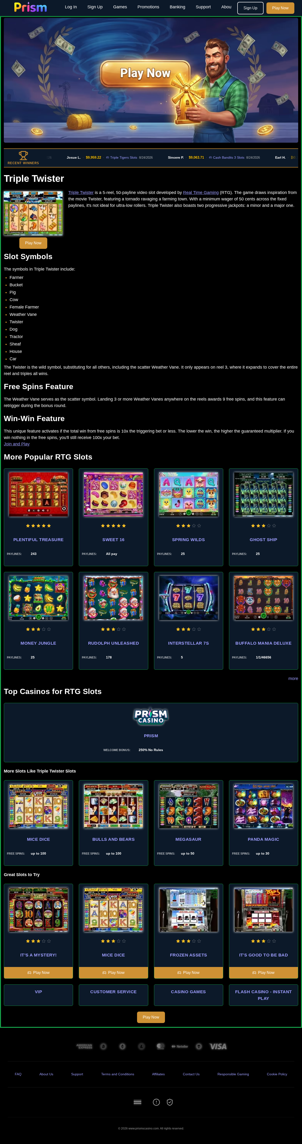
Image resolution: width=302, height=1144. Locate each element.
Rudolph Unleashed (113, 643)
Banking (177, 7)
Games (120, 7)
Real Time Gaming (201, 192)
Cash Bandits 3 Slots (203, 157)
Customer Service (113, 991)
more (293, 678)
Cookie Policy (277, 1074)
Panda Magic (263, 839)
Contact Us (191, 1074)
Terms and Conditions (117, 1074)
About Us (230, 7)
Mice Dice (38, 839)
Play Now (280, 8)
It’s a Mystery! (38, 955)
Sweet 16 (113, 539)
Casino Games (188, 991)
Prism (151, 735)
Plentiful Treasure (38, 539)
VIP (38, 991)
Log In (71, 7)
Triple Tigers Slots (98, 157)
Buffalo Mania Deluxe (263, 643)
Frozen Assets (188, 955)
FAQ (18, 1074)
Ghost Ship (263, 539)
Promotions (148, 7)
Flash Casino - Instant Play (263, 995)
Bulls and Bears (113, 839)
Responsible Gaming (233, 1074)
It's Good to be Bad (263, 955)
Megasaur (188, 839)
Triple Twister (81, 192)
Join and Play (17, 444)
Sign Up (95, 7)
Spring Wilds (188, 539)
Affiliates (158, 1074)
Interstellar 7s (188, 643)
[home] (31, 12)
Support (203, 7)
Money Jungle (38, 643)
